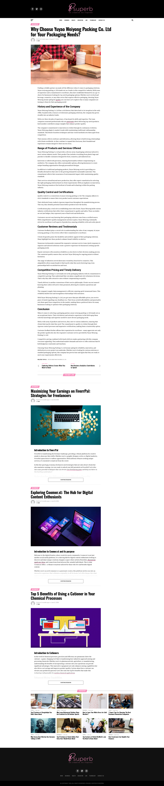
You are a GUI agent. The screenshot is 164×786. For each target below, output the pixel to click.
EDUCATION (80, 20)
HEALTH (73, 20)
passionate (70, 121)
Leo (39, 40)
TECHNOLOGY (93, 20)
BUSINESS (66, 20)
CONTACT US (101, 20)
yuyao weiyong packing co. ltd (57, 359)
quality (58, 100)
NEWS (60, 20)
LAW (86, 20)
